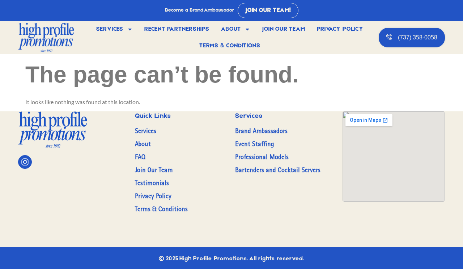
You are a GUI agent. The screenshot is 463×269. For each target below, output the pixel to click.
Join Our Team (283, 29)
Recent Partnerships (176, 29)
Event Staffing (254, 144)
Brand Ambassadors (261, 130)
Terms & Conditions (229, 46)
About (231, 29)
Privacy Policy (340, 29)
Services (109, 29)
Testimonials (152, 183)
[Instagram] (25, 162)
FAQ (140, 157)
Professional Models (262, 157)
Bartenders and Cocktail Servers (277, 170)
